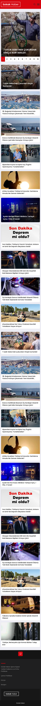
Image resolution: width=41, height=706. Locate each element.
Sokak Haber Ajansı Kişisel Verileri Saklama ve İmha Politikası (10, 669)
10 (38, 59)
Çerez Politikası (6, 676)
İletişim (3, 685)
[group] (20, 37)
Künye (3, 680)
